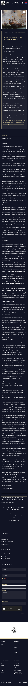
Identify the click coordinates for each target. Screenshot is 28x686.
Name (3, 567)
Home (4, 32)
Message (4, 590)
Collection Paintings (12, 32)
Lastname (4, 572)
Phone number (5, 584)
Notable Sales (3, 650)
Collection (6, 32)
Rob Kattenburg (8, 682)
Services (2, 646)
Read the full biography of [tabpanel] (14, 313)
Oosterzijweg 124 (4, 539)
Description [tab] (4, 135)
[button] (22, 3)
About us (2, 654)
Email (3, 578)
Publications (3, 652)
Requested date (5, 601)
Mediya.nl (24, 682)
